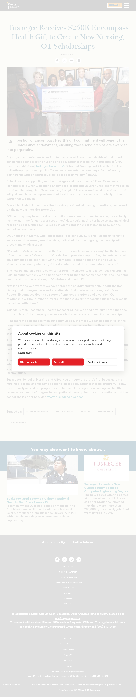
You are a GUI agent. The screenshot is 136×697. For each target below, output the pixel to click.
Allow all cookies (30, 362)
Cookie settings (97, 362)
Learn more (25, 352)
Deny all (58, 362)
